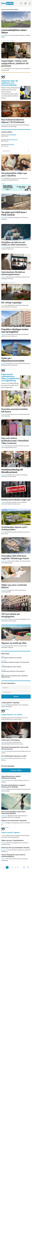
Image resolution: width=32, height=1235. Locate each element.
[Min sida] (25, 3)
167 (24, 867)
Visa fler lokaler (16, 770)
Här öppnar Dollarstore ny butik (11, 658)
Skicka (16, 696)
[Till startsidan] (7, 4)
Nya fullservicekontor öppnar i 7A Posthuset (15, 662)
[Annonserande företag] (16, 187)
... (20, 867)
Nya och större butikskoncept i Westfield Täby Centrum (14, 676)
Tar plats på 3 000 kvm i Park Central (13, 671)
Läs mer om (8, 135)
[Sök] (21, 3)
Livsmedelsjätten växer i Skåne (11, 667)
